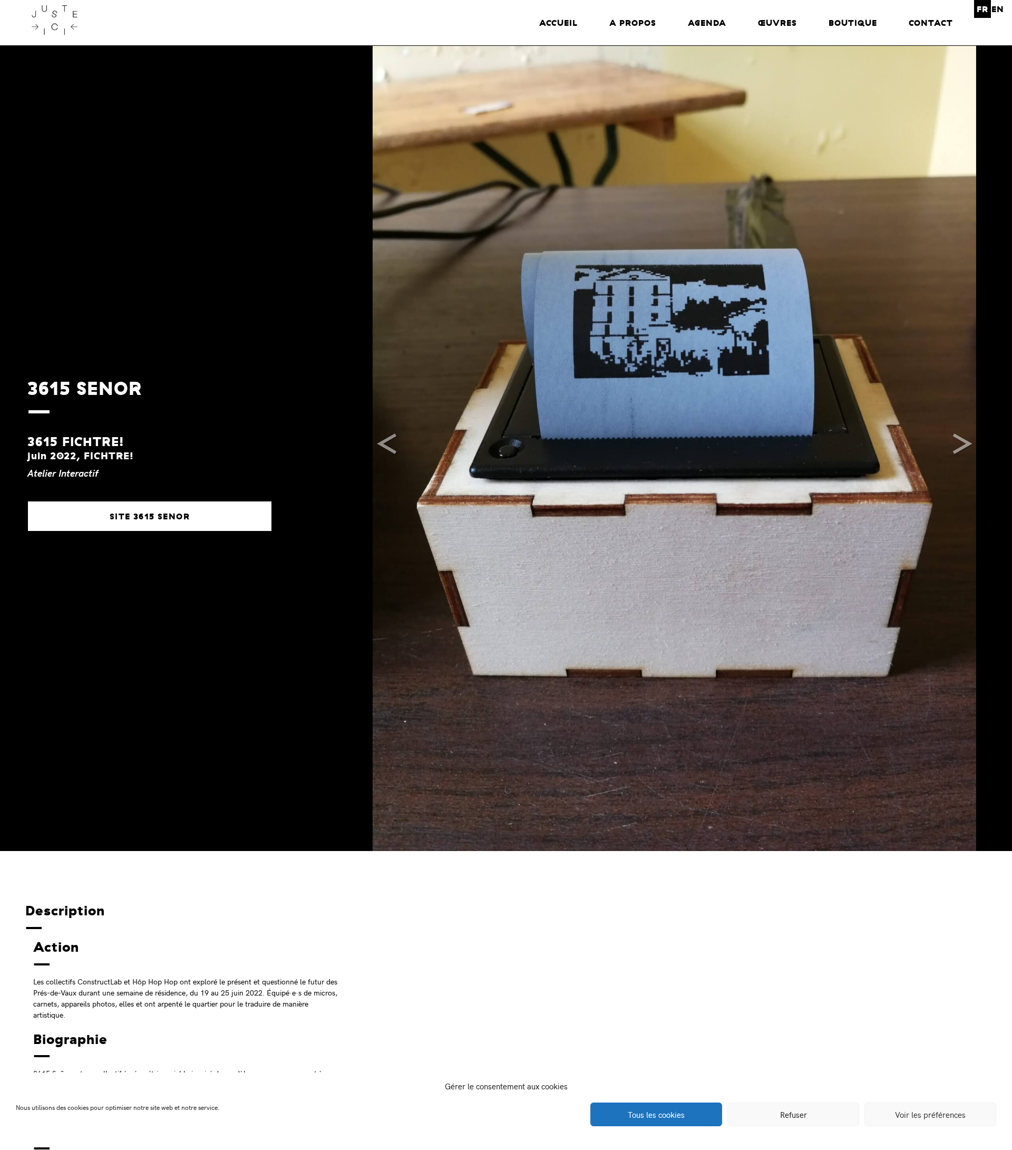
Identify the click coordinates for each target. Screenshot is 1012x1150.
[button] (388, 448)
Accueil (558, 22)
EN (997, 9)
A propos (632, 22)
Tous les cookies (656, 1114)
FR (982, 9)
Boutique (853, 22)
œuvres (777, 22)
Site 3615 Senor (150, 516)
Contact (931, 22)
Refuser (793, 1114)
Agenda (707, 22)
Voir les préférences (930, 1114)
